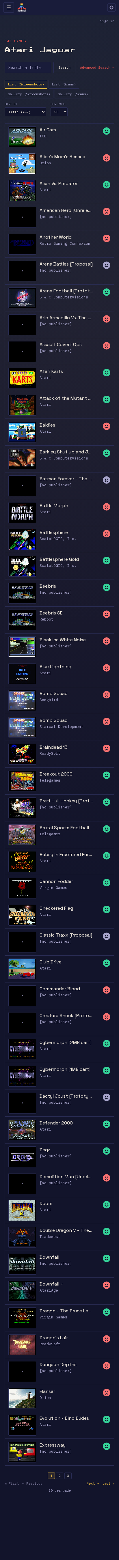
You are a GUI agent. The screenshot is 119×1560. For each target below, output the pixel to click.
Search (64, 67)
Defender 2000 (56, 1123)
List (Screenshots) (26, 84)
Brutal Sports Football (64, 828)
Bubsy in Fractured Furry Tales (66, 854)
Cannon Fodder (56, 881)
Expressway (53, 1445)
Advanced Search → (97, 67)
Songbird (49, 699)
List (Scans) (64, 84)
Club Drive (51, 962)
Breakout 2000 (56, 774)
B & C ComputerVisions (64, 297)
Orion (45, 162)
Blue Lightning (55, 667)
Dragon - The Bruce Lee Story (66, 1311)
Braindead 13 (54, 747)
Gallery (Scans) (73, 94)
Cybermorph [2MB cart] (66, 1042)
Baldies (47, 425)
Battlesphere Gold (59, 559)
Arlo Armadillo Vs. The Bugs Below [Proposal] (66, 318)
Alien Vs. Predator (59, 183)
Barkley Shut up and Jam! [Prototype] (66, 452)
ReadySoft (50, 753)
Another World (56, 237)
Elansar (47, 1391)
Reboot (46, 619)
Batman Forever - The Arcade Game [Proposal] (66, 479)
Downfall (49, 1257)
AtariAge (49, 1290)
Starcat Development (61, 726)
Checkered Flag (56, 908)
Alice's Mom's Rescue (62, 157)
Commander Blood (60, 989)
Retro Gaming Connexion (65, 243)
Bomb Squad (54, 693)
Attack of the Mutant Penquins (66, 398)
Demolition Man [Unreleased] (66, 1177)
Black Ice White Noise (63, 640)
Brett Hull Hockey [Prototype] (66, 801)
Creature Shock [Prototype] (66, 1015)
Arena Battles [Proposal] (66, 264)
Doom (46, 1203)
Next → (93, 1483)
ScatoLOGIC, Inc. (58, 538)
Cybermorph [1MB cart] (65, 1069)
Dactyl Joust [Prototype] (66, 1096)
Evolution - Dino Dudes (64, 1418)
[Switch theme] (111, 7)
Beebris (48, 586)
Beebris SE (51, 613)
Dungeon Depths (58, 1364)
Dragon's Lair (54, 1338)
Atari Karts (51, 371)
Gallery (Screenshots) (29, 94)
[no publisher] (56, 216)
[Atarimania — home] (21, 7)
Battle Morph (54, 505)
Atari (45, 189)
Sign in (107, 21)
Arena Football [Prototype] (66, 291)
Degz (45, 1150)
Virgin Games (53, 887)
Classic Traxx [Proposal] (66, 935)
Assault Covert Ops (61, 344)
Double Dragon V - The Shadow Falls (66, 1230)
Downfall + (52, 1284)
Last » (108, 1483)
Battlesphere (54, 532)
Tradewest (50, 1236)
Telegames (50, 780)
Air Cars (48, 130)
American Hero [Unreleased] (66, 210)
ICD (43, 136)
